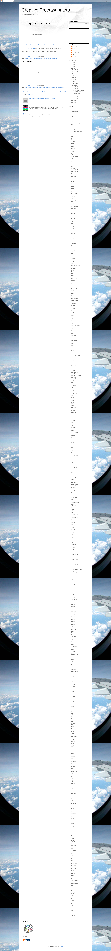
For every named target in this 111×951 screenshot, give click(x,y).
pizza (72, 683)
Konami (72, 492)
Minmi (72, 574)
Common (73, 233)
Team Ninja (73, 803)
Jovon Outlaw (74, 467)
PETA (72, 668)
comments (73, 230)
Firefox (72, 323)
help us (72, 402)
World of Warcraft (74, 887)
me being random (74, 554)
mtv (71, 589)
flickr (72, 328)
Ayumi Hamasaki (74, 171)
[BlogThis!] (39, 56)
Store (72, 790)
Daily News (73, 258)
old (71, 641)
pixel (72, 681)
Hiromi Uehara (74, 407)
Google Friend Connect (76, 375)
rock (72, 734)
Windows (73, 882)
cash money (73, 210)
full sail (72, 342)
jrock (72, 470)
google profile (73, 378)
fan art (72, 310)
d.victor (72, 256)
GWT (72, 392)
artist (72, 161)
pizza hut (73, 684)
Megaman (73, 557)
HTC (72, 415)
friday (72, 337)
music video (73, 592)
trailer (72, 828)
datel (72, 263)
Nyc (71, 634)
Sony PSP (73, 780)
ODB (72, 639)
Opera (72, 653)
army (72, 158)
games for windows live (76, 355)
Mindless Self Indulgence (76, 572)
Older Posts (62, 91)
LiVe (72, 516)
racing (72, 711)
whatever (73, 873)
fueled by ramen (74, 340)
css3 (72, 251)
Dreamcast (73, 282)
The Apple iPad (27, 61)
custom (72, 255)
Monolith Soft (73, 582)
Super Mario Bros (74, 793)
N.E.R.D (72, 596)
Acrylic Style (34, 935)
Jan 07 (75, 98)
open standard (74, 646)
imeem (72, 424)
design (72, 270)
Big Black (73, 180)
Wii (71, 878)
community (73, 235)
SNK (72, 768)
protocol (72, 701)
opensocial (73, 651)
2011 (72, 66)
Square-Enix (73, 785)
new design (73, 612)
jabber (72, 449)
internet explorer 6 (75, 434)
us (71, 843)
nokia (72, 626)
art (71, 159)
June (73, 75)
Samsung (73, 741)
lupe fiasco (73, 529)
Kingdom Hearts (74, 484)
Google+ (72, 383)
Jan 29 (75, 86)
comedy (72, 226)
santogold (73, 745)
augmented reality (29, 58)
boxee (72, 190)
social (72, 773)
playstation (73, 686)
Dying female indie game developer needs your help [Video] (42, 98)
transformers (73, 830)
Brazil (72, 195)
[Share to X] (40, 56)
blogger (72, 185)
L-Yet (72, 495)
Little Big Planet (74, 514)
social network (74, 775)
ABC (72, 124)
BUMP (24, 113)
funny (72, 345)
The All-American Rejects (76, 815)
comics (72, 228)
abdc (72, 126)
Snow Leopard (74, 771)
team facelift (73, 801)
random (72, 714)
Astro (72, 166)
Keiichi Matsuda (47, 44)
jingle (72, 465)
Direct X (72, 273)
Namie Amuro (74, 599)
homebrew (73, 410)
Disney (72, 275)
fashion (72, 315)
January (74, 85)
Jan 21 (75, 96)
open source (73, 644)
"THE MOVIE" (74, 113)
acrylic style (73, 129)
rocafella (72, 733)
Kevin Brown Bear (76, 52)
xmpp (72, 905)
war (71, 858)
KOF (72, 489)
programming (73, 699)
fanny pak (73, 312)
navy (72, 602)
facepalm (73, 308)
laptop (72, 499)
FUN (72, 343)
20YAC (72, 116)
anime (72, 149)
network (72, 609)
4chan (72, 118)
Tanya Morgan (74, 800)
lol (71, 519)
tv (71, 833)
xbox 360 (73, 900)
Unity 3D (72, 840)
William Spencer (74, 880)
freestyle (72, 333)
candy (72, 201)
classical (73, 220)
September (74, 71)
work (72, 885)
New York (73, 616)
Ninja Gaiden (73, 619)
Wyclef (72, 893)
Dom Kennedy (74, 278)
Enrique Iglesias (74, 298)
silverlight (73, 756)
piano (72, 678)
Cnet (72, 221)
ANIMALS (73, 148)
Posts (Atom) (30, 94)
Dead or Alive (73, 266)
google (72, 367)
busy (72, 198)
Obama (72, 638)
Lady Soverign (74, 497)
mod (72, 579)
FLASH (72, 327)
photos (72, 676)
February (74, 83)
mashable (73, 547)
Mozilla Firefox (74, 587)
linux (72, 512)
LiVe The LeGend (74, 517)
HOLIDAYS (73, 409)
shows (72, 755)
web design (73, 868)
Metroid (72, 562)
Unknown (74, 54)
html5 (72, 417)
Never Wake (73, 611)
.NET (72, 109)
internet (72, 430)
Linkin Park (73, 510)
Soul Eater (73, 783)
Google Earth (73, 373)
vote (72, 855)
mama (72, 539)
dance (72, 260)
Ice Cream (73, 420)
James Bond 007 (74, 455)
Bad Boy (72, 175)
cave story (73, 211)
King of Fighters (74, 482)
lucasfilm (73, 522)
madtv (72, 537)
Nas (71, 601)
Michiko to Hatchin (75, 566)
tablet (48, 87)
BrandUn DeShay (74, 193)
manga (72, 541)
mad (72, 534)
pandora (72, 659)
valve (72, 846)
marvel (72, 546)
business (73, 196)
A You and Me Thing (75, 123)
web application (74, 863)
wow (72, 888)
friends (72, 338)
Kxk (71, 494)
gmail (72, 363)
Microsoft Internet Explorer (76, 569)
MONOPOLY (73, 584)
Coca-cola (73, 223)
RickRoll (72, 726)
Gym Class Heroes (75, 393)
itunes (72, 444)
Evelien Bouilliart (74, 300)
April (73, 79)
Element (72, 293)
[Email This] (37, 56)
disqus (72, 276)
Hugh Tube (73, 419)
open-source (73, 648)
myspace (73, 594)
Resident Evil (73, 721)
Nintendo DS (73, 622)
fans (72, 313)
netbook (72, 607)
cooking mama (74, 243)
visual (72, 853)
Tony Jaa (73, 826)
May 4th (72, 549)
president (73, 696)
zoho (72, 912)
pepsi (72, 666)
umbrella (72, 838)
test (71, 810)
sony (72, 778)
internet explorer (74, 432)
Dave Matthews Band (75, 265)
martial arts (73, 544)
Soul (72, 781)
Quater (72, 708)
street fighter (73, 791)
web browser (54, 58)
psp (71, 704)
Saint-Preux (73, 739)
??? (71, 108)
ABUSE (72, 128)
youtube (72, 908)
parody (72, 661)
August (74, 73)
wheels (72, 875)
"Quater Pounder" (74, 111)
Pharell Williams (74, 671)
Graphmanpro (75, 48)
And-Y (72, 144)
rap (71, 718)
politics (72, 691)
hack (72, 395)
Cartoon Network (74, 206)
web (50, 58)
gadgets (72, 350)
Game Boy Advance (75, 352)
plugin (72, 689)
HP (71, 414)
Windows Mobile (74, 883)
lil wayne (72, 509)
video (72, 848)
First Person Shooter (75, 325)
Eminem (72, 296)
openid (72, 649)
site (71, 759)
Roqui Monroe (74, 736)
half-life (72, 397)
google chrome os (74, 372)
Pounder (72, 694)
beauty (72, 178)
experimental (73, 303)
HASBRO (73, 400)
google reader (74, 380)
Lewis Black (73, 505)
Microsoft (73, 567)
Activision (73, 134)
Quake (72, 706)
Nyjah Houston (74, 636)
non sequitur (73, 627)
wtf (71, 890)
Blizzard (72, 181)
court (72, 246)
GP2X (72, 387)
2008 (72, 102)
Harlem (72, 398)
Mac (72, 531)
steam (72, 788)
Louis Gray (73, 520)
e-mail (72, 285)
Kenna (72, 479)
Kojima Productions (75, 490)
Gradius (72, 388)
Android (72, 146)
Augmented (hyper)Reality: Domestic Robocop (38, 24)
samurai (72, 743)
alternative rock (74, 141)
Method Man (73, 561)
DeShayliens (73, 268)
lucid (72, 524)
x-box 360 (73, 897)
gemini (72, 360)
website (72, 870)
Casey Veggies (74, 208)
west (72, 872)
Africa (72, 139)
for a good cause (74, 332)
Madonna (73, 536)
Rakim (72, 713)
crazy (72, 248)
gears (72, 357)
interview (73, 435)
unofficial (73, 841)
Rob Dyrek (73, 731)
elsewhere (73, 295)
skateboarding (74, 761)
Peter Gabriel (73, 669)
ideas (72, 422)
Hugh (73, 50)
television (73, 806)
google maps (73, 377)
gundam (72, 390)
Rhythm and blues (75, 724)
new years (73, 614)
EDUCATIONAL (74, 288)
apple (26, 87)
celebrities (73, 213)
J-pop (72, 447)
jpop (71, 469)
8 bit (72, 119)
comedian (73, 225)
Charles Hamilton (74, 215)
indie (72, 425)
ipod (71, 440)
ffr (71, 320)
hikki (72, 403)
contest (72, 240)
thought (72, 823)
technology (46, 58)
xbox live (73, 902)
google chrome (74, 370)
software (72, 776)
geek (72, 358)
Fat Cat (72, 317)
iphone (40, 87)
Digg (72, 271)
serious (72, 748)
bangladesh (73, 176)
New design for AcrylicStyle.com (36, 106)
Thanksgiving (73, 813)
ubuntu (72, 836)
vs (71, 856)
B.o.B (72, 173)
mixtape (72, 576)
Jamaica (72, 454)
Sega (72, 746)
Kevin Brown (73, 480)
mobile (72, 577)
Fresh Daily (73, 335)
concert (72, 238)
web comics (73, 866)
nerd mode (73, 606)
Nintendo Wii (73, 624)
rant (71, 716)
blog (71, 183)
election (72, 290)
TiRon (72, 825)
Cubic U (72, 253)
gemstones (73, 362)
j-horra (72, 445)
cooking (72, 241)
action (72, 133)
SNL (72, 770)
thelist (72, 821)
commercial (73, 231)
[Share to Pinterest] (43, 56)
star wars (73, 786)
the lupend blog (74, 818)
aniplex (72, 151)
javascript (73, 460)
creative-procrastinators (38, 58)
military (72, 571)
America (72, 143)
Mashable (28, 83)
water (72, 860)
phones (72, 673)
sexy (72, 751)
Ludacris (72, 527)
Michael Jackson (74, 564)
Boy (71, 191)
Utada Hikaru (73, 845)
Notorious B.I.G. (74, 629)
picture (72, 679)
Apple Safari (73, 154)
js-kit (72, 472)
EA (71, 286)
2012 (72, 64)
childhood (73, 216)
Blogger (61, 946)
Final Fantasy (74, 322)
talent (72, 798)
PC (71, 664)
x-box (72, 895)
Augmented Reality (31, 48)
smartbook (73, 766)
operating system (74, 654)
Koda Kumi (73, 487)
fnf (71, 330)
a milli (72, 121)
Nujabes (72, 631)
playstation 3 (73, 688)
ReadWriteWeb (29, 54)
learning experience (75, 502)
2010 (72, 68)
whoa (72, 877)
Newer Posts (25, 91)
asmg (72, 164)
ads (71, 138)
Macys (72, 532)
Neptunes (73, 604)
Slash (72, 765)
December (74, 69)
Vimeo (54, 44)
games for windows (75, 353)
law (71, 500)
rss (71, 738)
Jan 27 (75, 88)
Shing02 (72, 753)
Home (44, 91)
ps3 (71, 703)
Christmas (73, 218)
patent (72, 663)
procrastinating (74, 698)
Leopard (72, 504)
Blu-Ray (72, 188)
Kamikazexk (73, 474)
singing (72, 758)
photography (73, 674)
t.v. (71, 795)
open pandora (74, 643)
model (72, 581)
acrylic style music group (76, 131)
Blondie (72, 186)
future (72, 347)
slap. (72, 763)
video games (73, 851)
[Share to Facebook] (42, 56)
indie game (73, 427)
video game (73, 850)
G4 (71, 348)
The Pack (73, 820)
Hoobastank (73, 412)
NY (71, 632)
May (73, 77)
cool (71, 245)
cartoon (72, 205)
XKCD (72, 903)
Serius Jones (73, 750)
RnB (72, 728)
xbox (72, 898)
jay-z (72, 462)
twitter (72, 835)
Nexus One (73, 617)
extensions (73, 305)
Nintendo (73, 621)
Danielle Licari (74, 261)
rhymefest (73, 723)
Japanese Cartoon (75, 459)
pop (71, 693)
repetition (73, 719)
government (73, 385)
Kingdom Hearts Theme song (77, 485)
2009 (72, 100)
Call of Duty (73, 200)
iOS (71, 437)
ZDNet (72, 910)
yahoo (72, 907)
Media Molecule (74, 556)
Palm (72, 658)
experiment (73, 302)
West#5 (74, 56)
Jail (71, 452)
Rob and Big (73, 729)
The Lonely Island (74, 816)
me (71, 552)
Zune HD (73, 915)
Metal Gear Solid (74, 559)
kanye (72, 475)
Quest (72, 709)
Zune (72, 913)
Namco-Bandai (74, 597)
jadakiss (72, 450)
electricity (73, 291)
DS (71, 283)
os (71, 656)
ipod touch (44, 87)
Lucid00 (72, 525)
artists (72, 163)
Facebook (73, 307)
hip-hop (72, 405)
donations (73, 280)
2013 (72, 62)
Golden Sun (73, 365)
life (71, 507)
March (73, 81)
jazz (71, 464)
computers (73, 236)
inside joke (73, 429)
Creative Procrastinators (46, 9)
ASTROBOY (73, 168)
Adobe (72, 136)
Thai (72, 811)
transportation (74, 831)
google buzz (73, 368)
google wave (73, 382)
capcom (72, 203)
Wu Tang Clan (74, 892)
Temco (72, 808)
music (72, 591)
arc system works (74, 156)
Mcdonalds (73, 551)
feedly (72, 318)
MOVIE (72, 586)
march (72, 542)
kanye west (73, 477)
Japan (72, 457)
